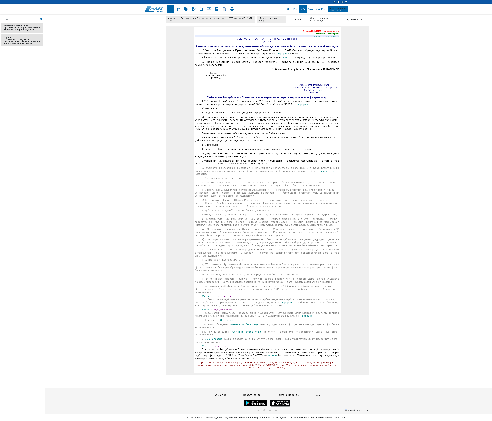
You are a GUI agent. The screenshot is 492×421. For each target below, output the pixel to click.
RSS (317, 395)
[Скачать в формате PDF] (224, 9)
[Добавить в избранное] (178, 9)
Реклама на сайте (288, 395)
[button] (22, 28)
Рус (295, 9)
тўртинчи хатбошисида (246, 331)
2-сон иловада (213, 339)
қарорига (284, 53)
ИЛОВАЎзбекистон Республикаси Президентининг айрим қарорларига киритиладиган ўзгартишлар (22, 40)
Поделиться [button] (356, 19)
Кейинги (207, 296)
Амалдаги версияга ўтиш (327, 34)
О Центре (220, 395)
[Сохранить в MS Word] (217, 9)
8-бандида (226, 320)
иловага (287, 57)
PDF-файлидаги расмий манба (326, 36)
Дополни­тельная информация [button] (319, 19)
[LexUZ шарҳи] (193, 9)
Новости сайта (252, 395)
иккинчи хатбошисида (244, 324)
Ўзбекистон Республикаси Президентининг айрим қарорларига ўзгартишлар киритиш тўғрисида (22, 28)
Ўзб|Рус (320, 9)
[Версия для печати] (232, 9)
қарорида (303, 104)
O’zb (310, 9)
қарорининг (328, 171)
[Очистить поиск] (40, 19)
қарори (273, 355)
